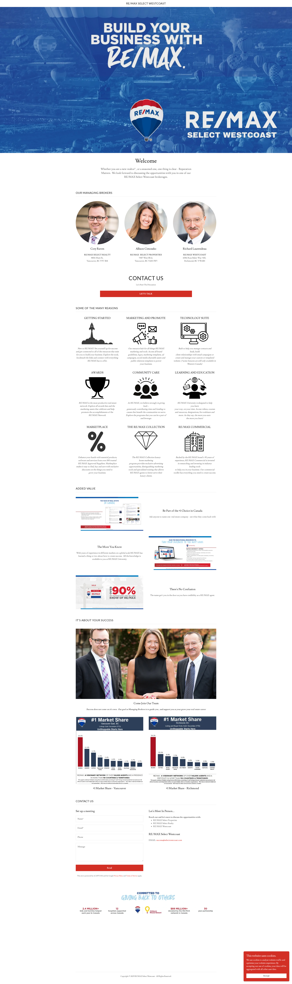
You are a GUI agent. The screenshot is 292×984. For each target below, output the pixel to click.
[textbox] (109, 819)
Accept (266, 976)
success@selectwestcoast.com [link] (169, 840)
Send (109, 868)
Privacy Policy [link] (118, 876)
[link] (146, 4)
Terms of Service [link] (132, 876)
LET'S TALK (146, 293)
